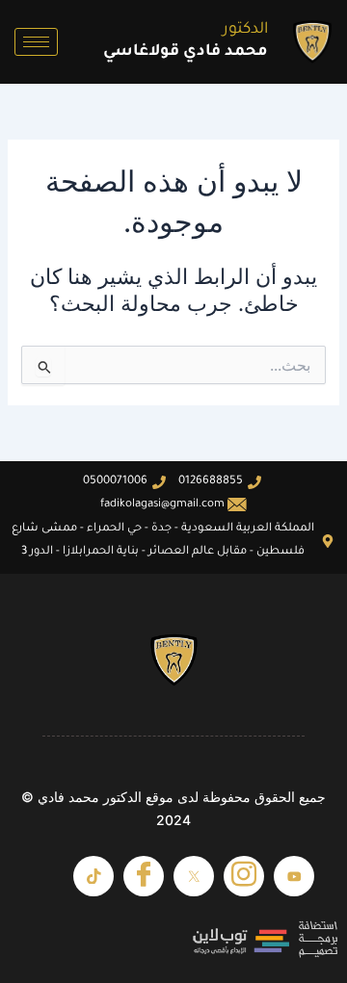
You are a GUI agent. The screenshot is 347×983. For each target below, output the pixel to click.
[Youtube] (294, 876)
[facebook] (143, 876)
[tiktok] (93, 876)
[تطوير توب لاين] (173, 939)
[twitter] (194, 876)
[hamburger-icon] (36, 42)
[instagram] (244, 876)
